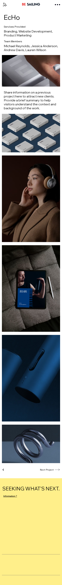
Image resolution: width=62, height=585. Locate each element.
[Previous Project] (3, 470)
